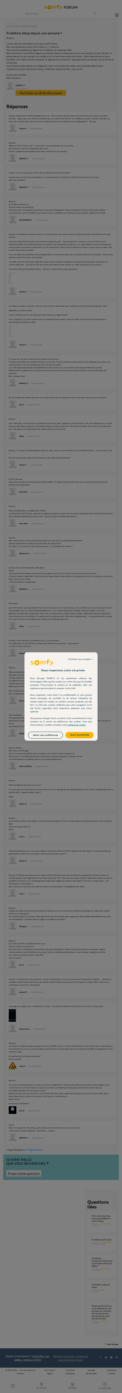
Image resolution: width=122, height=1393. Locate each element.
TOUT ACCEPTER (79, 734)
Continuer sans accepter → (80, 659)
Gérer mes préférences (45, 734)
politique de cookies (77, 724)
